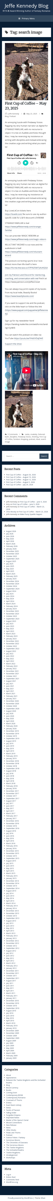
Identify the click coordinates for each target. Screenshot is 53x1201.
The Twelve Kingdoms (15, 1147)
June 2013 (10, 926)
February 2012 (12, 966)
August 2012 (11, 951)
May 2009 (10, 1048)
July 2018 (9, 773)
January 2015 (11, 878)
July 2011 (9, 983)
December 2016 (12, 821)
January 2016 (11, 848)
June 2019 (10, 746)
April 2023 (10, 631)
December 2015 (12, 851)
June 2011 (10, 986)
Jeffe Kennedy (13, 114)
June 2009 (10, 1045)
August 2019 (11, 741)
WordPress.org (12, 1182)
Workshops (10, 1157)
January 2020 (11, 728)
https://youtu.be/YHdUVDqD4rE (28, 338)
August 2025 (11, 561)
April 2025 (10, 571)
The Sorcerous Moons (15, 1145)
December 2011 (12, 971)
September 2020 (12, 708)
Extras (8, 1107)
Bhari (43, 1198)
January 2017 (11, 818)
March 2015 (10, 873)
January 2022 (11, 668)
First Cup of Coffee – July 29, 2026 (19, 484)
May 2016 (10, 838)
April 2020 (10, 721)
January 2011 (11, 998)
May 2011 (10, 988)
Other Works (11, 1130)
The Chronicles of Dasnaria (17, 1142)
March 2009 (10, 1053)
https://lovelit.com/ (13, 214)
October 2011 (11, 975)
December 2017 (12, 791)
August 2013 (11, 921)
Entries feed (10, 1177)
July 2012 (9, 953)
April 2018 (10, 781)
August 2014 (11, 891)
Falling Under (11, 1112)
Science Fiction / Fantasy (15, 1137)
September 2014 (12, 888)
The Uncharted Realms (15, 1150)
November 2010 (12, 1003)
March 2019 (10, 753)
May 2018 (10, 778)
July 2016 (9, 833)
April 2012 (10, 961)
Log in (8, 1174)
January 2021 (11, 698)
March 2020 (10, 723)
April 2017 (10, 811)
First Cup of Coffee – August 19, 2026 (21, 477)
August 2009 (11, 1040)
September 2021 (12, 678)
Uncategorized (11, 1155)
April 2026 (10, 541)
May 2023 (10, 628)
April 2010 (10, 1020)
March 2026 (10, 544)
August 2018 (11, 771)
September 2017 (12, 798)
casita (27, 434)
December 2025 (12, 551)
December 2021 (12, 671)
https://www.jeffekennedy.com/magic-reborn (25, 239)
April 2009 (10, 1050)
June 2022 (10, 656)
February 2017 (12, 816)
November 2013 (12, 913)
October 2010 (11, 1005)
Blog (7, 116)
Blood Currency (12, 1088)
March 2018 (10, 783)
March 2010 (10, 1023)
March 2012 (10, 963)
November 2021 (12, 673)
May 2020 (10, 718)
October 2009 (11, 1035)
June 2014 (10, 896)
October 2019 (11, 736)
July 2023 (9, 623)
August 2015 (11, 861)
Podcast (12, 116)
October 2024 (11, 586)
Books (8, 1090)
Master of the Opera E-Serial (17, 1120)
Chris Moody (11, 511)
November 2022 (12, 643)
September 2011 (12, 978)
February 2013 (12, 936)
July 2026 (9, 534)
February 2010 (12, 1025)
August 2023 (11, 621)
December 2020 (12, 701)
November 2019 (12, 733)
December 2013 (12, 911)
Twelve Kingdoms (13, 1152)
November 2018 (12, 763)
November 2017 (12, 793)
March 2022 (10, 663)
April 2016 (10, 841)
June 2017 (10, 806)
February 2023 (12, 636)
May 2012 (10, 958)
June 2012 (10, 956)
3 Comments (13, 434)
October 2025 (11, 556)
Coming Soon (11, 1092)
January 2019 (11, 758)
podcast (32, 439)
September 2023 (12, 619)
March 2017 (10, 813)
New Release (11, 1125)
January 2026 (11, 549)
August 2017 (11, 801)
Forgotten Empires (13, 1115)
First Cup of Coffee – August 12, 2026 (21, 479)
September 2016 (12, 828)
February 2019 (12, 756)
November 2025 (12, 553)
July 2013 (9, 923)
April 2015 (10, 871)
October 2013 (11, 916)
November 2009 (12, 1033)
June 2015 (10, 866)
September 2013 (12, 918)
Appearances (11, 1077)
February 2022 (12, 666)
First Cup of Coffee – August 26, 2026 (21, 475)
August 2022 (11, 651)
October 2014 (11, 886)
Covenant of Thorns (14, 1100)
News (8, 1127)
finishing (35, 437)
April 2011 (10, 991)
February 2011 (12, 996)
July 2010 (9, 1013)
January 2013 (11, 938)
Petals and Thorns (13, 1132)
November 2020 (12, 703)
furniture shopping (20, 439)
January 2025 (11, 578)
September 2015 (12, 858)
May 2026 (10, 539)
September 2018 (12, 768)
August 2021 (11, 681)
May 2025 (10, 569)
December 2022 (12, 641)
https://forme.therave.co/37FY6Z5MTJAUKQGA (26, 267)
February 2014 (12, 906)
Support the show (13, 343)
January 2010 (11, 1028)
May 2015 (10, 868)
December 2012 (12, 941)
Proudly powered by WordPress (20, 1198)
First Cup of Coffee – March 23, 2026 (33, 511)
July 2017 (9, 803)
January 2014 (11, 908)
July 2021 (9, 683)
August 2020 (11, 711)
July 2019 (9, 743)
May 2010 (10, 1018)
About (8, 1075)
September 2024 (12, 589)
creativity (33, 434)
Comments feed (12, 1179)
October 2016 (11, 826)
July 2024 (9, 594)
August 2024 (11, 591)
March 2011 (10, 993)
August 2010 (11, 1010)
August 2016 (11, 831)
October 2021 (11, 676)
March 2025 (10, 574)
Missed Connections (14, 1122)
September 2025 (12, 559)
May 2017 (10, 808)
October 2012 (11, 946)
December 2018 (12, 761)
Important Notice (12, 1117)
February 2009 (12, 1055)
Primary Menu (28, 18)
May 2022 (10, 658)
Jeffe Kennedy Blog (26, 5)
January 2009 (11, 1058)
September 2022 (12, 648)
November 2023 (12, 614)
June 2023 (10, 626)
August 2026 (11, 531)
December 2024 (12, 581)
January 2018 (11, 788)
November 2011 (12, 973)
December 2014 (12, 881)
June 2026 (10, 536)
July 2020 (9, 713)
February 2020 (12, 726)
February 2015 (12, 876)
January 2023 (11, 638)
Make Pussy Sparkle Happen (31, 514)
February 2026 (12, 546)
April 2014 (10, 901)
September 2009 (12, 1038)
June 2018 (10, 776)
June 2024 (10, 596)
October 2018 (11, 766)
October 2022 (11, 646)
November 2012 (12, 943)
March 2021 (10, 693)
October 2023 (11, 616)
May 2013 (10, 928)
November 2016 (12, 823)
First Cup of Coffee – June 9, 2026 (33, 502)
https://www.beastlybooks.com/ (19, 296)
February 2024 (12, 606)
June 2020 (10, 716)
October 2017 (11, 796)
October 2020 (11, 706)
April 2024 (10, 601)
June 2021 (10, 686)
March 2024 (10, 603)
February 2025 (12, 576)
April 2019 (10, 751)
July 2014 (9, 893)
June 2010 (10, 1016)
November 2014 (12, 883)
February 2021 (12, 696)
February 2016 (12, 846)
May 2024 (10, 598)
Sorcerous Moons (13, 1140)
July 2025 (9, 564)
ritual (38, 439)
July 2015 (9, 863)
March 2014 (10, 903)
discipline (13, 437)
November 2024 (12, 583)
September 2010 (12, 1008)
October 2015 (11, 856)
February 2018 (12, 786)
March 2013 (10, 933)
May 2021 (10, 688)
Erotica (8, 1102)
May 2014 (10, 898)
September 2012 (12, 948)
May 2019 (10, 748)
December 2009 (12, 1030)
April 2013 (10, 931)
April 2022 (10, 661)
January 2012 (11, 968)
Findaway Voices (24, 437)
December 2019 (12, 731)
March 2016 (10, 843)
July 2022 (9, 653)
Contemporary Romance (16, 1097)
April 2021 (10, 691)
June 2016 (10, 836)
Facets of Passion (13, 1110)
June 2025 (10, 566)
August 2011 (11, 980)
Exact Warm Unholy (13, 1105)
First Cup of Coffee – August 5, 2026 (20, 482)
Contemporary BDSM (14, 1095)
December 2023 (12, 611)
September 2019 (12, 738)
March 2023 (10, 633)
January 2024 (11, 608)
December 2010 (12, 1000)
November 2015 (12, 853)
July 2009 (9, 1043)
